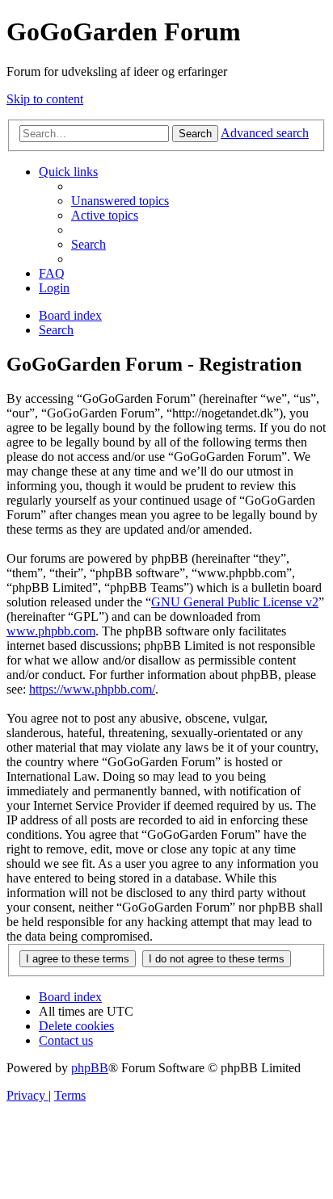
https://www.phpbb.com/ (92, 689)
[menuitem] (120, 201)
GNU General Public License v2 (234, 602)
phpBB (89, 1068)
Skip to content (44, 99)
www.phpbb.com (50, 631)
